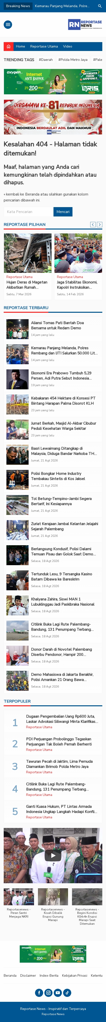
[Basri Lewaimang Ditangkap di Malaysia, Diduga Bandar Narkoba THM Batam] (17, 455)
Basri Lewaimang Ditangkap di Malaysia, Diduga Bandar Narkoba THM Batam (64, 453)
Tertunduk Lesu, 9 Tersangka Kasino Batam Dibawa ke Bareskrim (61, 577)
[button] (19, 905)
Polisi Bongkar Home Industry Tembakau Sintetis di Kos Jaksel (58, 476)
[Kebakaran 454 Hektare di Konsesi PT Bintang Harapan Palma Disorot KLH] (17, 404)
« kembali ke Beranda (21, 194)
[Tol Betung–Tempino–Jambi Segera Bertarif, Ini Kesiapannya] (17, 505)
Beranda (10, 975)
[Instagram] (48, 993)
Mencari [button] (63, 211)
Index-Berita (49, 975)
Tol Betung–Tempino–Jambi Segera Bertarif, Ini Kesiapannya (61, 501)
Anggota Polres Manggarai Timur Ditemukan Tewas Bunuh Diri (27, 290)
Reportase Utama (44, 46)
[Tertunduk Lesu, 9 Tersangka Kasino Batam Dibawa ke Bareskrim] (17, 580)
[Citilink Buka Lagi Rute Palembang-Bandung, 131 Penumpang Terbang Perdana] (17, 631)
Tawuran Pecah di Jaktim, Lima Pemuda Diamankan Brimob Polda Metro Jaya (59, 764)
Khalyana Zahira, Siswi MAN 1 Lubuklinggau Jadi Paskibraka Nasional (62, 602)
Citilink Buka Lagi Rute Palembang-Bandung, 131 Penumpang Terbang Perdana (61, 629)
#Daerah (46, 59)
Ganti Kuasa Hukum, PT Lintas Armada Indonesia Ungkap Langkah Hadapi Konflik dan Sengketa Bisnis (61, 811)
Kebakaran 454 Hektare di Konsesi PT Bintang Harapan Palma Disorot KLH (63, 401)
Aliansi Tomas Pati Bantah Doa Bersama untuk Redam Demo (57, 325)
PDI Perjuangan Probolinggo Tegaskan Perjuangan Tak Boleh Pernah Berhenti (59, 742)
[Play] (53, 855)
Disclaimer (28, 975)
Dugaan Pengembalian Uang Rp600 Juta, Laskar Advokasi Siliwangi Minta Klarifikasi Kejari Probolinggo (61, 721)
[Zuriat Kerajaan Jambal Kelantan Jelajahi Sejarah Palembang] (17, 530)
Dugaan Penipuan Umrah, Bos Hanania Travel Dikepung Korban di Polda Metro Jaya (78, 290)
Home (20, 46)
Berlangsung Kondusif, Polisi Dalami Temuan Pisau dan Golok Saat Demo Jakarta (62, 554)
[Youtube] (58, 993)
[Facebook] (39, 993)
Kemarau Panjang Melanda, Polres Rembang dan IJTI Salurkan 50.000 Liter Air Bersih (64, 353)
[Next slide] (99, 224)
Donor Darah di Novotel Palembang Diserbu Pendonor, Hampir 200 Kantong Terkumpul (61, 654)
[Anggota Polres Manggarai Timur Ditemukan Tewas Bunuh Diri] (28, 253)
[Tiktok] (67, 993)
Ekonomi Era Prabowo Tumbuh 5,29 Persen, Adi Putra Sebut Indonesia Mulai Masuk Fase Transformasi (61, 378)
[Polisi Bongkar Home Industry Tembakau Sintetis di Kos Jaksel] (17, 480)
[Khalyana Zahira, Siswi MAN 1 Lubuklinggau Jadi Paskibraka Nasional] (17, 605)
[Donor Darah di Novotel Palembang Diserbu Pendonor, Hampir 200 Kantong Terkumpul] (17, 656)
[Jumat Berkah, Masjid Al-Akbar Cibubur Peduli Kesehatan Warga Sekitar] (17, 430)
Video (67, 46)
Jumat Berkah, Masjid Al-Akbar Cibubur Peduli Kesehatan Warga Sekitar (63, 426)
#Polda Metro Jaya (73, 59)
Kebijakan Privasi (74, 975)
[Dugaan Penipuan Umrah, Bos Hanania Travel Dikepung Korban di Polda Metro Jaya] (78, 253)
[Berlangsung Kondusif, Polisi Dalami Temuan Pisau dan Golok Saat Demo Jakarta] (17, 555)
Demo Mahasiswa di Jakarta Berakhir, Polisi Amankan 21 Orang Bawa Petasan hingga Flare (62, 679)
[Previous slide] (93, 224)
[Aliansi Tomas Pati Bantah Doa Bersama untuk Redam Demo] (17, 329)
